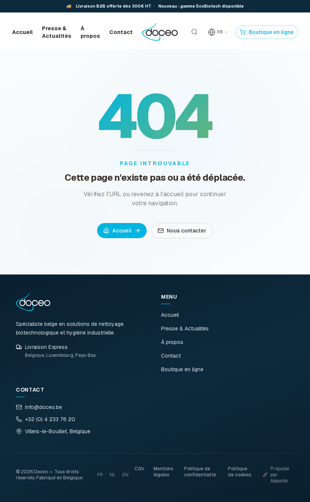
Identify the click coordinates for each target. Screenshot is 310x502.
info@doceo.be (43, 407)
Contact (121, 32)
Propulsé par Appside (275, 475)
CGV (139, 469)
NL (113, 475)
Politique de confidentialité (200, 472)
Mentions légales (163, 472)
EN (125, 475)
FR (100, 475)
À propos (90, 32)
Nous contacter (186, 230)
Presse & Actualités (56, 32)
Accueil (22, 32)
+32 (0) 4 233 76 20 (50, 419)
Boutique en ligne (271, 32)
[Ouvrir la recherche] (194, 32)
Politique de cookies (239, 472)
